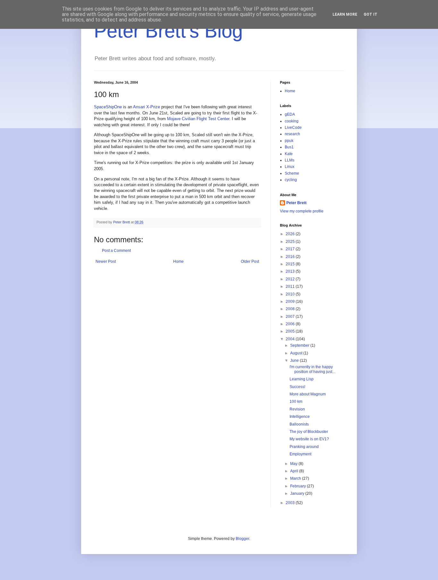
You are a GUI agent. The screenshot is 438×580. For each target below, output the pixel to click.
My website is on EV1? (309, 439)
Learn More (345, 14)
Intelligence (300, 416)
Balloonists (299, 424)
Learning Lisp (302, 379)
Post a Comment (116, 250)
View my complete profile (302, 211)
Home (178, 261)
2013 (291, 271)
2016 (291, 256)
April (294, 471)
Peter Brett (296, 203)
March (296, 478)
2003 (291, 503)
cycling (291, 180)
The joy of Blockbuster (309, 431)
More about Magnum (308, 394)
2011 (291, 286)
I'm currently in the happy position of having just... (312, 369)
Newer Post (106, 261)
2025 (291, 241)
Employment (300, 454)
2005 (291, 331)
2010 (291, 294)
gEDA (290, 114)
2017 (291, 249)
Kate (289, 154)
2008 (291, 309)
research (292, 134)
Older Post (250, 261)
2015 (291, 264)
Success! (297, 387)
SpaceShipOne (108, 106)
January (297, 493)
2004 (291, 339)
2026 (291, 234)
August (296, 353)
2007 (291, 316)
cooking (292, 121)
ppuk (289, 140)
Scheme (292, 173)
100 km (296, 401)
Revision (297, 409)
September (300, 345)
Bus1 (289, 147)
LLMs (289, 160)
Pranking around (304, 446)
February (298, 486)
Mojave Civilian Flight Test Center (198, 118)
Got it (370, 14)
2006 (291, 324)
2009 (291, 301)
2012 (291, 279)
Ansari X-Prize (146, 106)
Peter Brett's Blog (168, 31)
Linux (289, 166)
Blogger (242, 538)
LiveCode (293, 127)
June (295, 360)
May (294, 463)
